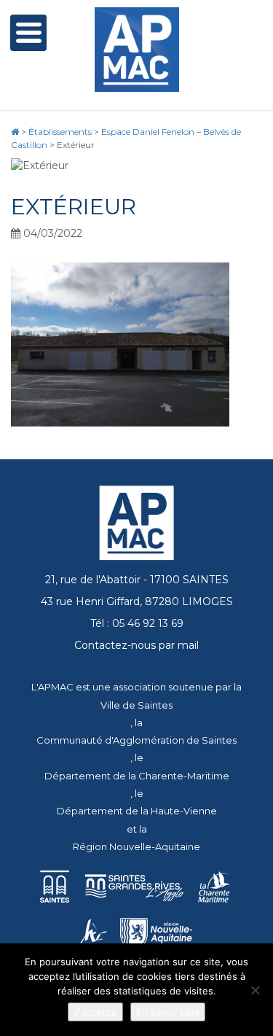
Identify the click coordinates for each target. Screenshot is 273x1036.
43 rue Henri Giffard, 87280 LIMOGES (137, 601)
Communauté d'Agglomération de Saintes (136, 740)
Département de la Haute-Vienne (137, 811)
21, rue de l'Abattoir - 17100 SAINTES (137, 579)
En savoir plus (167, 1012)
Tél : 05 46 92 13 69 (136, 623)
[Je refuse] (255, 990)
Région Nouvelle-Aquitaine (136, 846)
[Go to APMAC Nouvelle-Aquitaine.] (15, 131)
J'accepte (95, 1012)
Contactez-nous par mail (136, 645)
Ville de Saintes (136, 705)
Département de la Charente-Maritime (136, 776)
